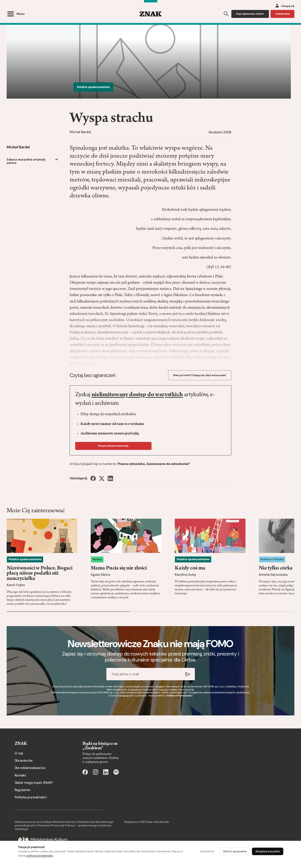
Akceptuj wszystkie (267, 851)
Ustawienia (207, 851)
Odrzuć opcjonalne (235, 851)
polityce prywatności (40, 855)
